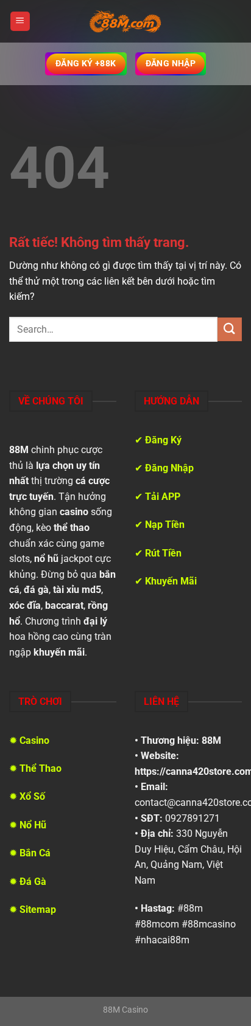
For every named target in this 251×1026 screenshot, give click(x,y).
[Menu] (20, 22)
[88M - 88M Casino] (125, 21)
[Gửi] (229, 329)
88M (211, 740)
